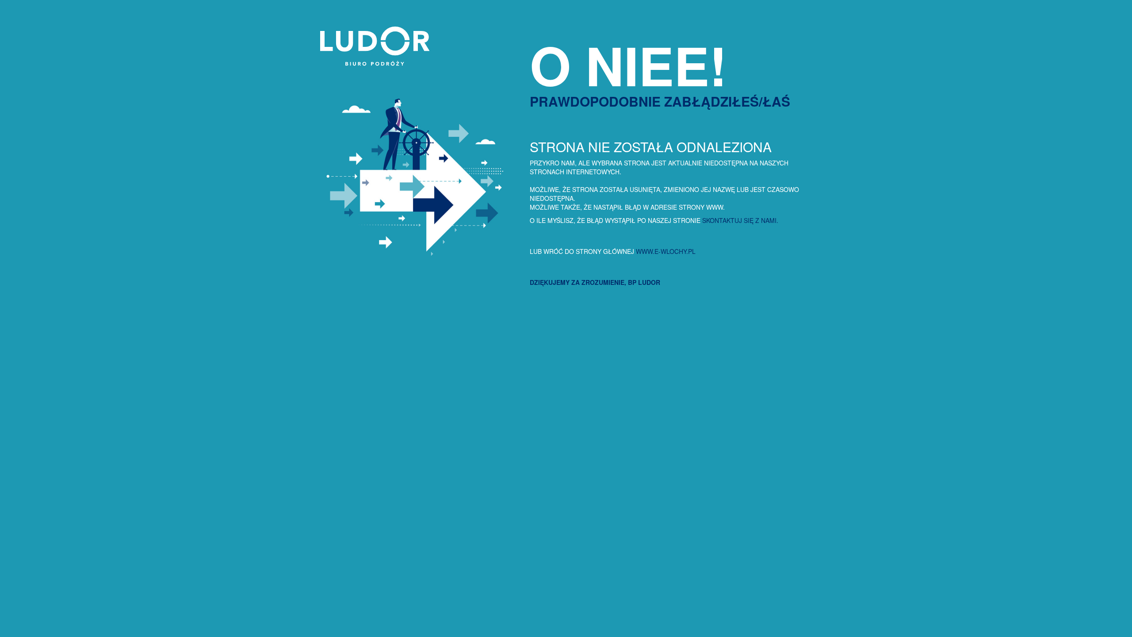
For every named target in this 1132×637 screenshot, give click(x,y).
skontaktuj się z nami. (740, 220)
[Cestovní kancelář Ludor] (372, 63)
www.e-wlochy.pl (666, 251)
